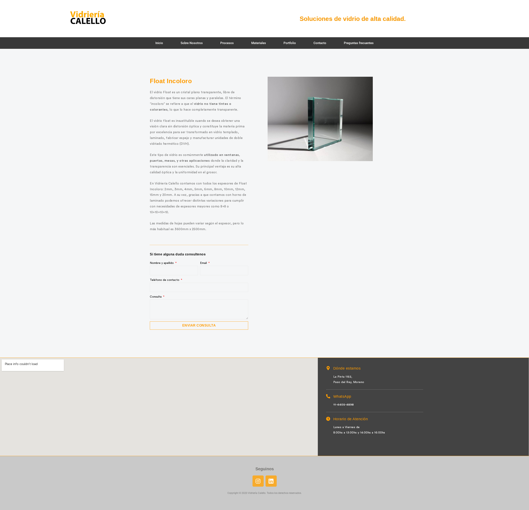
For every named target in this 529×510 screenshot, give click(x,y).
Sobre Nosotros (192, 43)
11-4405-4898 (343, 404)
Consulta (156, 296)
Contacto (319, 43)
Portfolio (290, 43)
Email (204, 263)
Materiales (258, 43)
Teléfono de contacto (165, 280)
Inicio (159, 43)
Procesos (227, 43)
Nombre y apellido (162, 263)
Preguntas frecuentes (359, 43)
